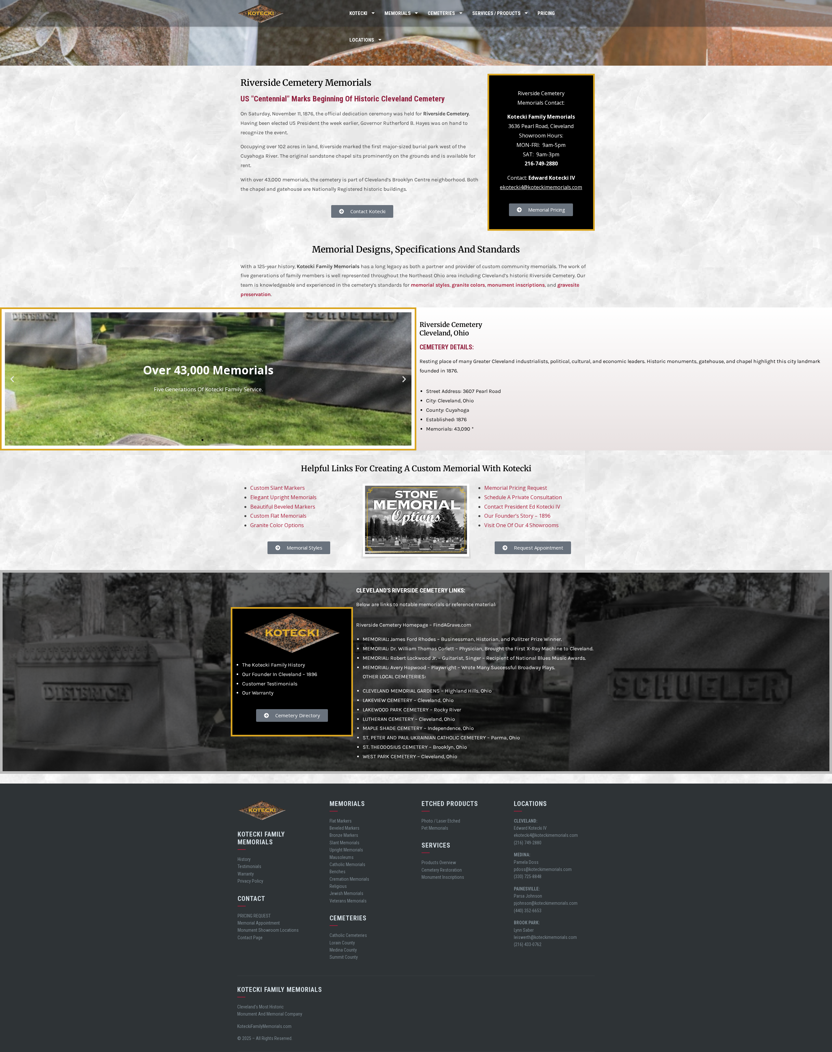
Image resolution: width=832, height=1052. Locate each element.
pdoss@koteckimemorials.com (543, 869)
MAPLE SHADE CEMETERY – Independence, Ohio (418, 728)
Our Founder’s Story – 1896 (517, 515)
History (244, 859)
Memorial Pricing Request (515, 487)
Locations (361, 40)
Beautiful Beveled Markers (282, 506)
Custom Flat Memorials (278, 515)
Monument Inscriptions (443, 877)
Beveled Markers (344, 828)
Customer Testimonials (269, 684)
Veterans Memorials (348, 900)
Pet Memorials (435, 828)
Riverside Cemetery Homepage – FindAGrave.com (413, 625)
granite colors (468, 285)
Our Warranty (257, 693)
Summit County (344, 957)
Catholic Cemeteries (348, 935)
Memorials (397, 13)
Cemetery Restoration (442, 870)
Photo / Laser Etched (441, 821)
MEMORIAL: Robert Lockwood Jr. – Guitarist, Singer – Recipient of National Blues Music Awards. (474, 658)
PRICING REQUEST (254, 915)
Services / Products (496, 13)
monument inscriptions (516, 285)
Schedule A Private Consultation (523, 497)
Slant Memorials (344, 842)
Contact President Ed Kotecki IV (522, 506)
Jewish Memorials (346, 893)
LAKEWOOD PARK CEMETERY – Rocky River (412, 710)
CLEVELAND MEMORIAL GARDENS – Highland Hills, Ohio (427, 691)
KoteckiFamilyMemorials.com (264, 1026)
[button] (12, 379)
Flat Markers (341, 821)
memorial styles (430, 285)
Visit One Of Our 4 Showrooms (521, 525)
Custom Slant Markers (277, 487)
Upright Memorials (346, 849)
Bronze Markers (344, 835)
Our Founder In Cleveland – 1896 (279, 674)
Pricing (546, 13)
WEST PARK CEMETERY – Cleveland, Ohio (410, 756)
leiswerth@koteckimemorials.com (545, 937)
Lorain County (342, 942)
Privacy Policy (250, 881)
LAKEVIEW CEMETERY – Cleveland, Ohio (408, 700)
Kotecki (358, 13)
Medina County (343, 950)
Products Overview (439, 862)
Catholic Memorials (347, 864)
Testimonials (249, 866)
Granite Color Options (277, 525)
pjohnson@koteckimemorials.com (546, 903)
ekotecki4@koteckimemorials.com (541, 187)
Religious (338, 886)
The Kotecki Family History (273, 665)
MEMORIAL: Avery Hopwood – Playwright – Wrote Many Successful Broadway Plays (458, 667)
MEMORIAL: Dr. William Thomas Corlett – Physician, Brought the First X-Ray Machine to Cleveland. (478, 648)
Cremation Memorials (349, 879)
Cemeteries (441, 13)
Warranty (246, 874)
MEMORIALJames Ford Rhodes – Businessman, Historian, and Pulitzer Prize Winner (462, 639)
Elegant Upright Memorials (283, 497)
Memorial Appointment (259, 923)
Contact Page (250, 937)
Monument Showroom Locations (268, 930)
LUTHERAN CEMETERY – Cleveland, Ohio (409, 719)
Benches (337, 871)
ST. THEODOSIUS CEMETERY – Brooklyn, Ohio (415, 747)
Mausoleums (342, 857)
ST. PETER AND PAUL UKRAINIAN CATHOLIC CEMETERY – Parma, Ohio (441, 737)
